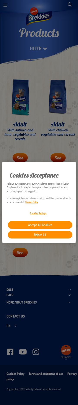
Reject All (40, 235)
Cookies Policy (31, 202)
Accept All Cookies (40, 225)
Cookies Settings (38, 213)
